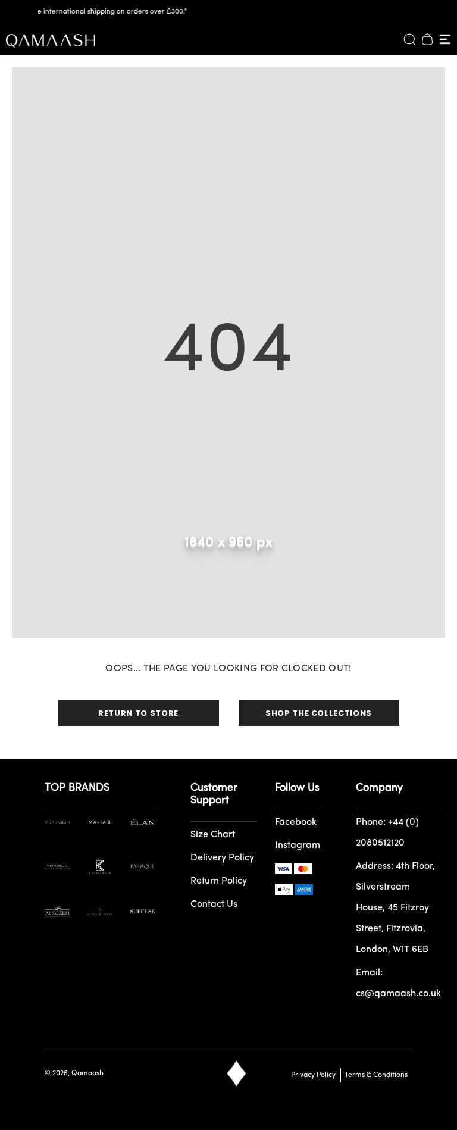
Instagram (297, 845)
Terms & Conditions (374, 1075)
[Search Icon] (409, 39)
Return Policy (218, 881)
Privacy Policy (313, 1075)
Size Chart (212, 835)
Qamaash (87, 1073)
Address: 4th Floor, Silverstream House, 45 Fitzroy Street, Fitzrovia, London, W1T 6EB (395, 908)
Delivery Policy (222, 858)
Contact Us (213, 904)
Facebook (296, 822)
